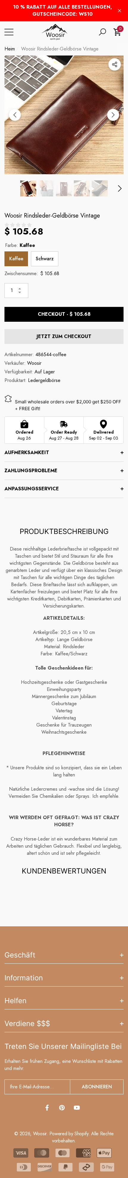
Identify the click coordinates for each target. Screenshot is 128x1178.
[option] (64, 115)
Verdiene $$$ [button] (27, 1023)
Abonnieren (97, 1086)
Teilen (115, 64)
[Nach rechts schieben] (113, 115)
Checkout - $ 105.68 (64, 314)
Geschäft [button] (19, 955)
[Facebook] (47, 1107)
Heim (9, 48)
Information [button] (23, 978)
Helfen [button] (15, 1000)
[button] (102, 32)
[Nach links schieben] (15, 115)
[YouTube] (76, 1107)
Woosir (34, 363)
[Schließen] (119, 10)
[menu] (8, 32)
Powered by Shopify (68, 1133)
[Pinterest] (61, 1107)
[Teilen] (115, 64)
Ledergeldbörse (44, 380)
